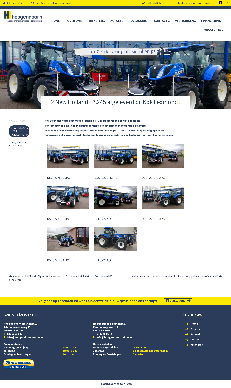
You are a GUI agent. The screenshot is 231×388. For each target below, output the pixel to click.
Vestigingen (184, 21)
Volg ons (177, 301)
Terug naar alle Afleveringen (18, 143)
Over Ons (74, 21)
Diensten (96, 21)
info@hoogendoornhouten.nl (53, 3)
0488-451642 (154, 3)
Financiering (211, 21)
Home (56, 21)
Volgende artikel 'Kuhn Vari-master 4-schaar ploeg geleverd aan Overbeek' (175, 276)
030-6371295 (14, 3)
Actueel (116, 21)
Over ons (195, 329)
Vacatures (212, 30)
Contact (161, 21)
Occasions (139, 21)
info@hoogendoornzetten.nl (192, 3)
